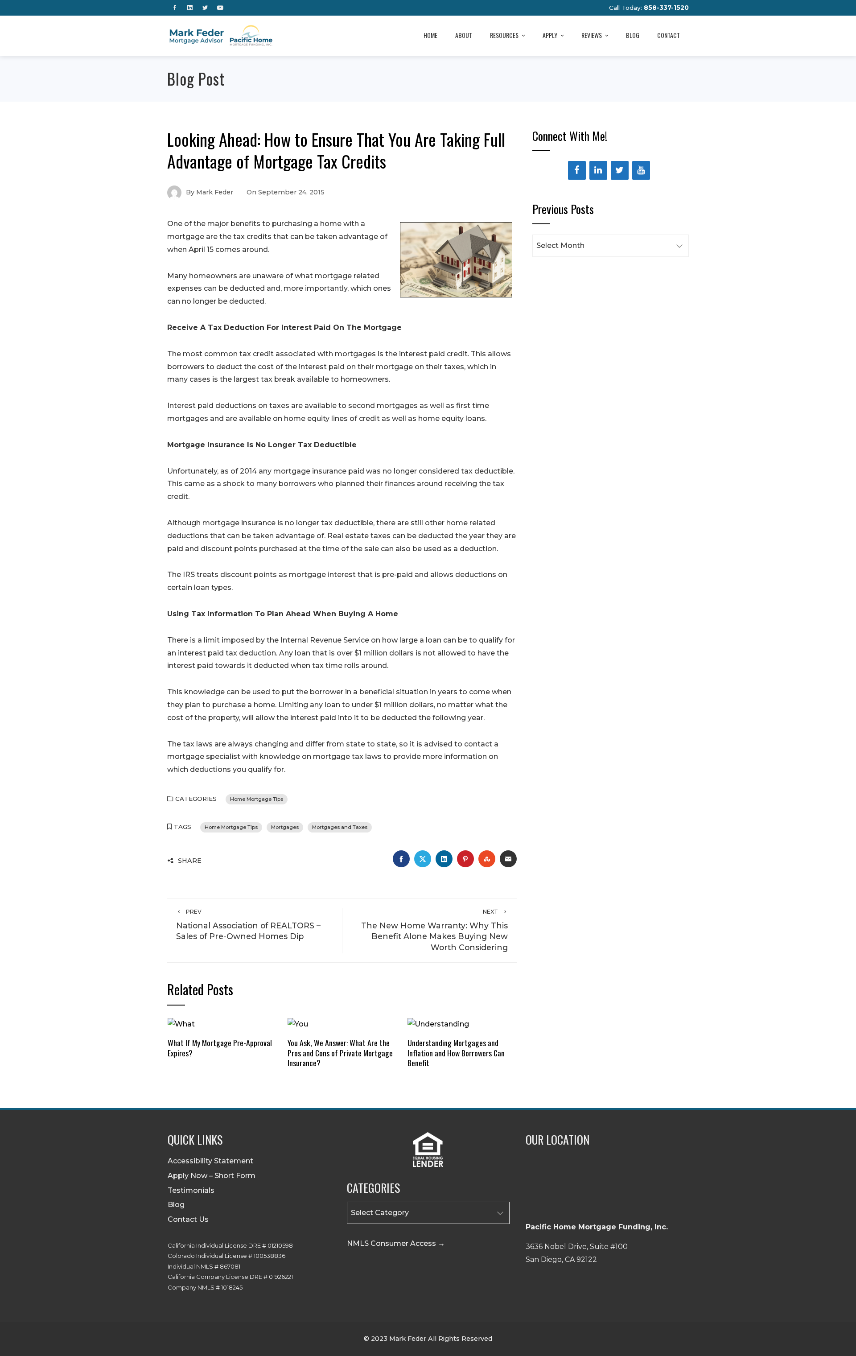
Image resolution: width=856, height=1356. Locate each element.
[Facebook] (577, 170)
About (463, 35)
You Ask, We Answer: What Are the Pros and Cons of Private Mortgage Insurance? (340, 1053)
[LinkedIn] (598, 170)
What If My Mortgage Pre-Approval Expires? (220, 1048)
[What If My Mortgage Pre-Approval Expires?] (181, 1024)
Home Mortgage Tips (256, 799)
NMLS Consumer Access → (396, 1243)
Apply (550, 35)
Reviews (591, 35)
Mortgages (285, 827)
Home (430, 35)
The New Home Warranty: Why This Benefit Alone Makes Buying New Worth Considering (434, 930)
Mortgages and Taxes (339, 827)
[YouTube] (641, 170)
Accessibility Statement (210, 1161)
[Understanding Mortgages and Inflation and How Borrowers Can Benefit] (438, 1024)
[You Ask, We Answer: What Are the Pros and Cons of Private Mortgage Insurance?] (298, 1024)
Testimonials (191, 1190)
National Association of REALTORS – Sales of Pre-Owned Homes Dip (248, 924)
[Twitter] (620, 170)
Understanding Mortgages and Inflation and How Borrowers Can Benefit (456, 1053)
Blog (632, 35)
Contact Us (188, 1219)
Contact (668, 35)
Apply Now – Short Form (211, 1175)
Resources (504, 35)
